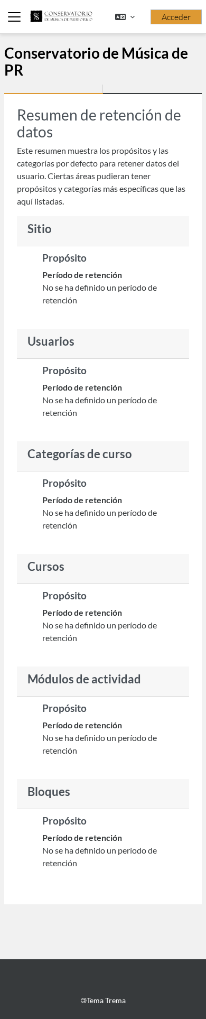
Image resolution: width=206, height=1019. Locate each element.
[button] (125, 17)
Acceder (176, 17)
